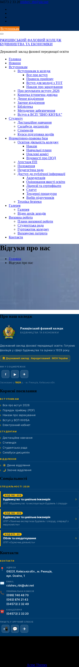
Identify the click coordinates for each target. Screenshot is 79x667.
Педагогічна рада (30, 170)
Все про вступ (37, 75)
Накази (31, 146)
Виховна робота (21, 217)
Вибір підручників (40, 197)
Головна (15, 59)
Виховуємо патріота (32, 233)
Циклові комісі (37, 154)
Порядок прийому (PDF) (19, 410)
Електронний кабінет (17, 425)
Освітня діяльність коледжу (38, 142)
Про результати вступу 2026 (38, 91)
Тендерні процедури (41, 194)
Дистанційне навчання (35, 122)
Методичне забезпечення (36, 110)
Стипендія (25, 130)
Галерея (14, 205)
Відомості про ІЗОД (41, 158)
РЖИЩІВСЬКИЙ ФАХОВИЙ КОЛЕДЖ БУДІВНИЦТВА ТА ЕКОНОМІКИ (30, 42)
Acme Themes (37, 665)
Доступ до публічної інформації (41, 174)
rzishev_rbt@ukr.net (34, 2)
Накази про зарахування (44, 87)
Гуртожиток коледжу (33, 229)
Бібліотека (25, 106)
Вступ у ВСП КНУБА (16, 420)
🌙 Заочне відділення (17, 470)
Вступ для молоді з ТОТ (44, 83)
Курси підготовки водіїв (36, 134)
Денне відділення (31, 99)
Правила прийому (40, 79)
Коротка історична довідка (37, 95)
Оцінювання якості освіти (45, 182)
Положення (26, 166)
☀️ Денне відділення (16, 465)
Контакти (16, 237)
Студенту (16, 118)
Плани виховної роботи (35, 221)
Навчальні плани (39, 150)
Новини (15, 63)
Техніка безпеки (30, 201)
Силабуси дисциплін (33, 126)
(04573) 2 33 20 (17, 613)
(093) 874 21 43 (17, 599)
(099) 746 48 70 (17, 595)
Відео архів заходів (32, 213)
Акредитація (35, 178)
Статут (31, 190)
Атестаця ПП (27, 162)
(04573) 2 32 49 (17, 604)
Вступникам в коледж (34, 71)
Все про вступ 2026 (16, 405)
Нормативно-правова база (28, 138)
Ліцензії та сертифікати (43, 186)
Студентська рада (31, 225)
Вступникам (9, 29)
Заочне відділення (31, 102)
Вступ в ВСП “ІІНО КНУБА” (40, 114)
